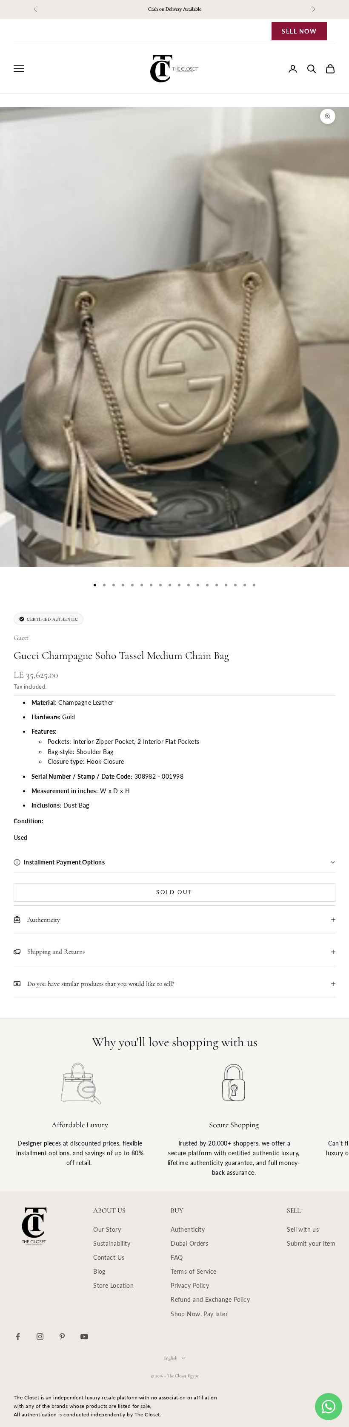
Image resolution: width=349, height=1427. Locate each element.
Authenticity (188, 1229)
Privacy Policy (190, 1285)
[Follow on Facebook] (18, 1336)
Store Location (113, 1285)
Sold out (174, 892)
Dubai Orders (189, 1243)
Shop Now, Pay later (199, 1313)
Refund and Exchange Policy (210, 1299)
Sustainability (111, 1243)
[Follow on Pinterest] (62, 1336)
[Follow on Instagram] (40, 1336)
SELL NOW (299, 31)
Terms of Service (194, 1271)
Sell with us (303, 1229)
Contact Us (108, 1257)
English (170, 1358)
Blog (99, 1271)
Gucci (21, 638)
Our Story (107, 1229)
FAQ (177, 1257)
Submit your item (311, 1243)
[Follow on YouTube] (84, 1336)
